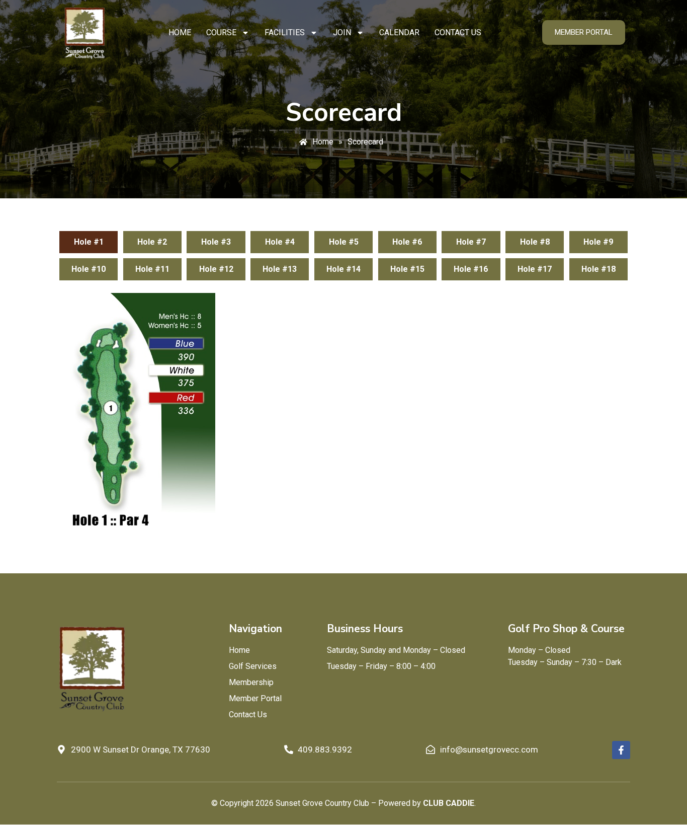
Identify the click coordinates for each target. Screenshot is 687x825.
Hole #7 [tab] (471, 242)
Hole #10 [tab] (88, 269)
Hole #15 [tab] (407, 269)
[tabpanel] (343, 413)
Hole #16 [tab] (471, 269)
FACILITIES (285, 32)
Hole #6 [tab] (407, 242)
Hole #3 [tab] (216, 242)
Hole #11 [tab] (152, 269)
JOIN (342, 32)
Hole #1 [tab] (89, 242)
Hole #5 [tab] (344, 242)
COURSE (221, 32)
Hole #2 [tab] (152, 242)
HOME (179, 32)
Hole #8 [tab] (535, 242)
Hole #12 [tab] (216, 269)
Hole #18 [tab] (598, 269)
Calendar (399, 32)
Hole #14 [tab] (343, 269)
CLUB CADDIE (448, 803)
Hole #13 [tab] (280, 269)
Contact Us (458, 32)
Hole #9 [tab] (598, 242)
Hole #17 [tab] (535, 269)
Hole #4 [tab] (280, 242)
